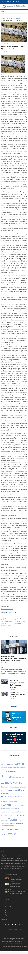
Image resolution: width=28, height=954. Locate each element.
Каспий (16, 793)
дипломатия (12, 782)
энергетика (8, 834)
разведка (11, 801)
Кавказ (4, 793)
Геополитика (5, 43)
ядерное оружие (20, 834)
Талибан (3, 815)
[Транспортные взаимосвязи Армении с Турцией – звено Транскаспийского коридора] (4, 681)
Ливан (11, 796)
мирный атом (16, 796)
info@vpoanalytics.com (14, 929)
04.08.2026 (12, 689)
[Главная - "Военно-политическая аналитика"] (14, 5)
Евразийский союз (8, 787)
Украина (22, 820)
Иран (21, 790)
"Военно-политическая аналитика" (14, 943)
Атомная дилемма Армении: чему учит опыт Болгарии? (18, 694)
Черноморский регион (7, 825)
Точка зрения (14, 636)
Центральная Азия (16, 823)
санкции (15, 805)
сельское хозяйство (10, 808)
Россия (6, 805)
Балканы (7, 911)
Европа (7, 915)
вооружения (17, 777)
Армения (19, 763)
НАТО (22, 796)
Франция (7, 823)
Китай (20, 793)
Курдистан (5, 796)
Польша (10, 612)
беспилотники (21, 767)
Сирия (17, 808)
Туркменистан (4, 820)
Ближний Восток (9, 906)
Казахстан (11, 793)
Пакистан (20, 799)
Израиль (9, 790)
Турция (13, 819)
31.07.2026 (12, 698)
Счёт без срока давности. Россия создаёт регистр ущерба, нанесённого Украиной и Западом (13, 659)
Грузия (22, 777)
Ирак (15, 790)
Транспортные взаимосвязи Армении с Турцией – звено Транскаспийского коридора (17, 683)
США (14, 612)
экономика (9, 829)
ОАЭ (17, 799)
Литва (5, 612)
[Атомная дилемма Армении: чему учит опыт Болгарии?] (4, 694)
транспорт (18, 815)
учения (2, 823)
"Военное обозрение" (7, 609)
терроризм (8, 816)
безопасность (12, 767)
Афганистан (4, 767)
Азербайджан (7, 764)
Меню (3, 11)
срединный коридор (9, 812)
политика (4, 801)
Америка (7, 913)
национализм (10, 799)
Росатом (15, 801)
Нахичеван (3, 799)
